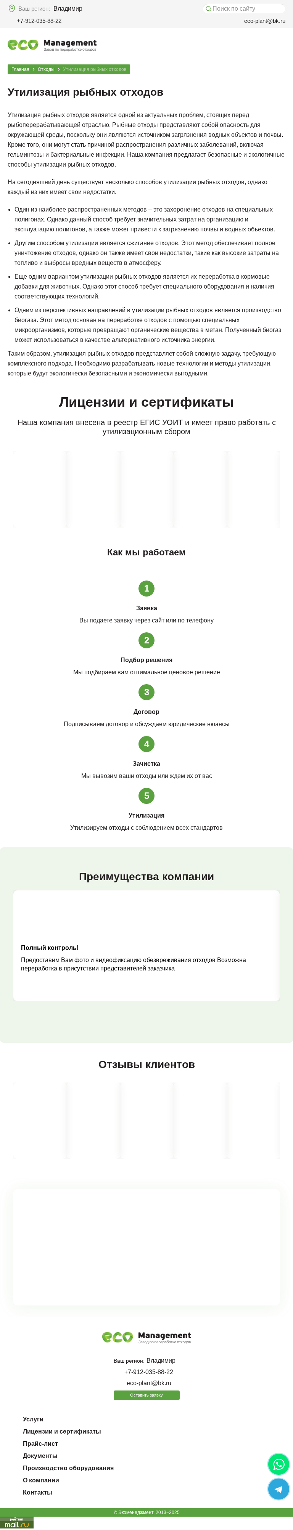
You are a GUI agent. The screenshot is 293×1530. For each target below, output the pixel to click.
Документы (40, 1456)
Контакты (37, 1492)
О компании (41, 1480)
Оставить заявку (146, 1395)
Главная (20, 69)
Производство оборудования (68, 1468)
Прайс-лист (40, 1443)
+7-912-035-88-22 (39, 21)
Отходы (46, 69)
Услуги (33, 1419)
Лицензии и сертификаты (62, 1431)
